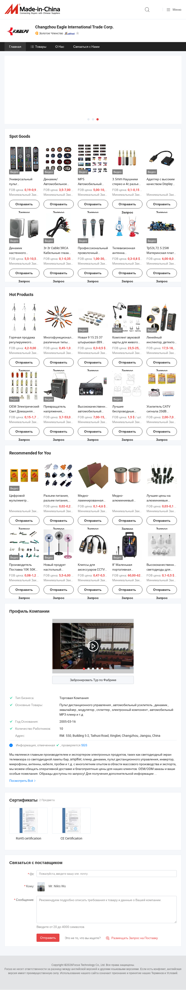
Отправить (48, 937)
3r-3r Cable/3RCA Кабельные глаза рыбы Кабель (56, 253)
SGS (84, 745)
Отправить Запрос (24, 205)
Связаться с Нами (86, 46)
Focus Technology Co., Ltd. (89, 965)
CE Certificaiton (71, 838)
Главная (15, 46)
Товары (40, 46)
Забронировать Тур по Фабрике (93, 680)
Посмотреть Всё (21, 780)
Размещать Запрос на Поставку (132, 938)
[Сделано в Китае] (33, 9)
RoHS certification (28, 838)
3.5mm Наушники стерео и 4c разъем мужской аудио (126, 184)
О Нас (59, 46)
